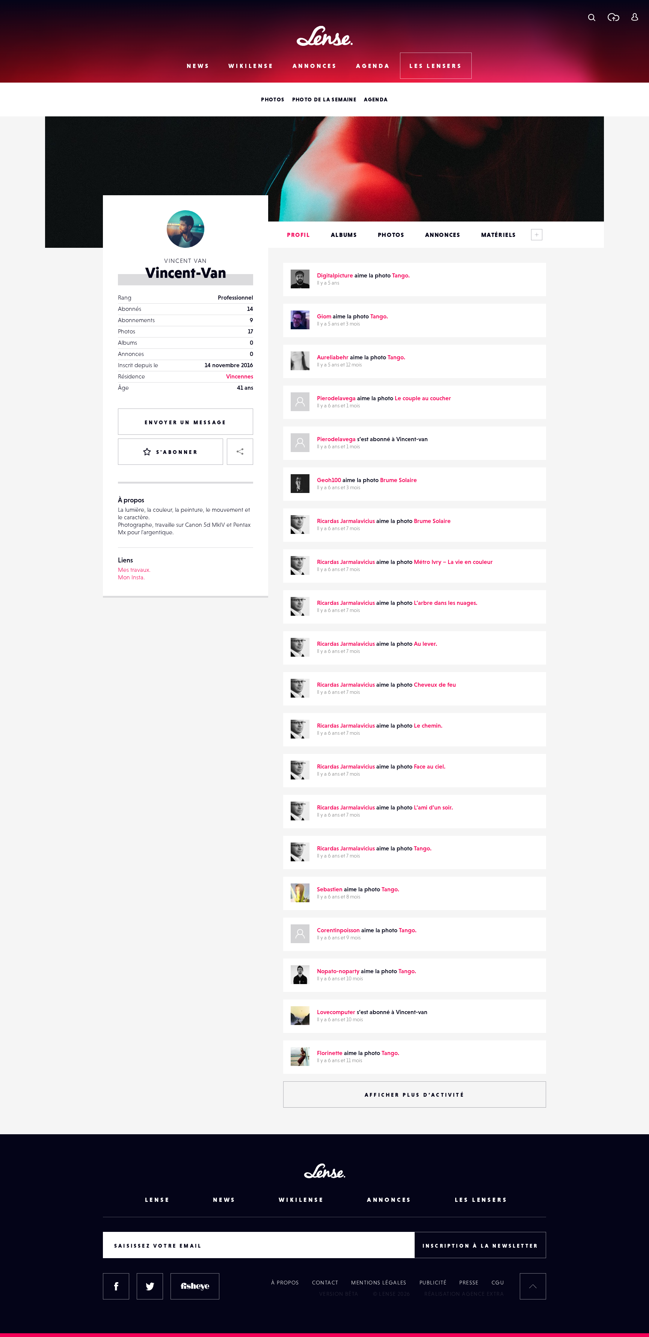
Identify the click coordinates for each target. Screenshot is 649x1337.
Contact (325, 1283)
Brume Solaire (398, 479)
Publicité (433, 1283)
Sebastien (330, 889)
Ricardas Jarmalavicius (346, 520)
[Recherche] (591, 17)
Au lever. (425, 643)
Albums (344, 234)
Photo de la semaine (324, 99)
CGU (498, 1283)
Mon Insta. (131, 577)
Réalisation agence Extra (464, 1294)
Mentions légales (378, 1283)
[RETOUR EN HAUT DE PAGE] (533, 1286)
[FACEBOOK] (116, 1286)
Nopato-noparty (338, 971)
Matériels (498, 234)
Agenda (373, 65)
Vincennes (239, 376)
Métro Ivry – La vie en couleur (453, 561)
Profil (298, 234)
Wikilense (250, 65)
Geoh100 (329, 479)
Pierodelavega (336, 398)
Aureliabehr (333, 357)
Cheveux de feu (435, 684)
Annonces (315, 65)
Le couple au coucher (423, 398)
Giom (324, 316)
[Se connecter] (634, 17)
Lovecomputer (336, 1011)
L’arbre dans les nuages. (445, 602)
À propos (285, 1283)
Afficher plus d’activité (415, 1095)
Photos (272, 99)
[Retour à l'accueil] (325, 36)
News (198, 65)
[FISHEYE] (195, 1286)
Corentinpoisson (338, 930)
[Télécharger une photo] (613, 17)
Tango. (401, 275)
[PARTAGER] (240, 452)
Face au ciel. (429, 766)
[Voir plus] (537, 235)
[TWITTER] (150, 1286)
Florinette (330, 1052)
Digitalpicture (335, 275)
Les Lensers (435, 65)
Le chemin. (428, 725)
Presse (468, 1283)
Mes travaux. (134, 569)
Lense (157, 1199)
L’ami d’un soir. (433, 807)
